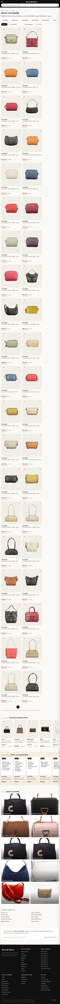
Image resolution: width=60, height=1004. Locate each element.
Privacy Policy (44, 985)
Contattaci (43, 983)
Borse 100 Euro (44, 966)
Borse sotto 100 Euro (6, 919)
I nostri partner (44, 979)
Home (2, 10)
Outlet (3, 979)
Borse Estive (5, 985)
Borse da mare (5, 987)
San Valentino (5, 994)
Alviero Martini (24, 951)
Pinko (22, 968)
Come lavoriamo (45, 987)
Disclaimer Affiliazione (46, 981)
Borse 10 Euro (44, 951)
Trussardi (23, 970)
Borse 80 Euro (44, 964)
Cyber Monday (5, 983)
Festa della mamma (6, 992)
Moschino (23, 966)
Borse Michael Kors (36, 919)
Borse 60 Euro (44, 962)
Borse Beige (35, 20)
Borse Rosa (15, 20)
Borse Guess (4, 914)
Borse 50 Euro (44, 960)
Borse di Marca (8, 950)
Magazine (23, 977)
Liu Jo (22, 962)
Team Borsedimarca (45, 990)
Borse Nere (25, 20)
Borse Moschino (5, 921)
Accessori (23, 981)
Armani (23, 953)
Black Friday (5, 981)
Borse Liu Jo (4, 912)
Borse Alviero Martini (36, 914)
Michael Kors (24, 964)
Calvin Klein (24, 955)
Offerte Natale (5, 990)
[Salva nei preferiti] (19, 29)
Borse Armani (34, 916)
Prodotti (23, 983)
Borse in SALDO (5, 916)
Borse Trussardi (35, 912)
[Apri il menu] (2, 2)
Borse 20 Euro (44, 953)
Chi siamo (43, 977)
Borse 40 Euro (44, 957)
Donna (6, 10)
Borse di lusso (35, 921)
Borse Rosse (45, 20)
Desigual (23, 957)
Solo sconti (14, 24)
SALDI (54, 20)
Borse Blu (5, 20)
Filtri (4, 24)
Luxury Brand (24, 979)
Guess (22, 960)
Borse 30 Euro (44, 955)
